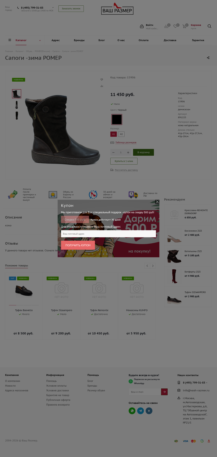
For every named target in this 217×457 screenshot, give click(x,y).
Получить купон (78, 245)
